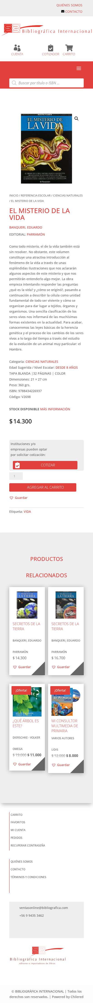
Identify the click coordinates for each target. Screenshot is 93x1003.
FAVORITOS (18, 822)
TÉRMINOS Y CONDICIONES (28, 877)
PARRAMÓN (36, 234)
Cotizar (48, 465)
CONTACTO (73, 11)
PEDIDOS (16, 838)
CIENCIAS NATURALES (68, 195)
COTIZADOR (50, 54)
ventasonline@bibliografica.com (43, 908)
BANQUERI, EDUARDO (25, 227)
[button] (76, 118)
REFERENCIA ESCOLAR (36, 195)
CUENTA (17, 54)
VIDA (27, 511)
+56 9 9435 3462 (31, 915)
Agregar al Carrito (45, 487)
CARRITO (69, 54)
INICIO (13, 195)
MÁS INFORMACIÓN (55, 409)
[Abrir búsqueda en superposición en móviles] (46, 82)
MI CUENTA (18, 830)
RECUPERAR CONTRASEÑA (28, 845)
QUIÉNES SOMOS (69, 5)
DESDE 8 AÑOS (67, 367)
